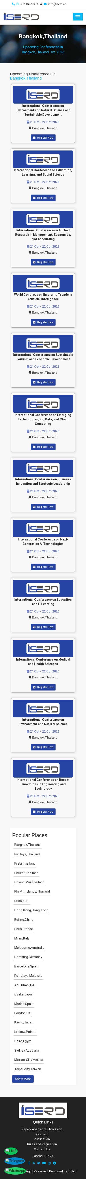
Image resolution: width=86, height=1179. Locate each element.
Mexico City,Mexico (28, 1060)
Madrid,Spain (24, 1004)
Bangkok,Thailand (44, 128)
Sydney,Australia (26, 1051)
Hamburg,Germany (28, 957)
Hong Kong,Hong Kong (31, 910)
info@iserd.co (57, 4)
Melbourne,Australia (29, 948)
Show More (23, 1079)
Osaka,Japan (24, 994)
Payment (42, 1134)
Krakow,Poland (25, 1032)
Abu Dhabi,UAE (25, 985)
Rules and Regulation (42, 1144)
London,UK (22, 1013)
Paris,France (23, 929)
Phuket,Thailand (26, 873)
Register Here (45, 137)
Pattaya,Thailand (27, 854)
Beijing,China (23, 920)
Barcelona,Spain (26, 966)
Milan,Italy (21, 938)
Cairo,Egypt (23, 1041)
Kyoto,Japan (23, 1022)
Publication (42, 1139)
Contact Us (42, 1149)
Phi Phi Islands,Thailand (32, 891)
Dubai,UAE (22, 901)
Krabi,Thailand (25, 863)
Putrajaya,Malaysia (28, 976)
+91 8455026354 (31, 4)
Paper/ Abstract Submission (42, 1129)
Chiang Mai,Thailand (29, 882)
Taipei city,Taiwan (27, 1069)
